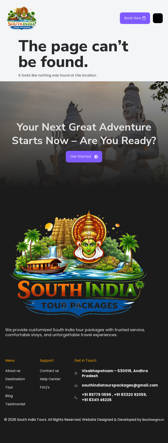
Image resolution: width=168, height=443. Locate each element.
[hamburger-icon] (158, 18)
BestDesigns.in (153, 419)
